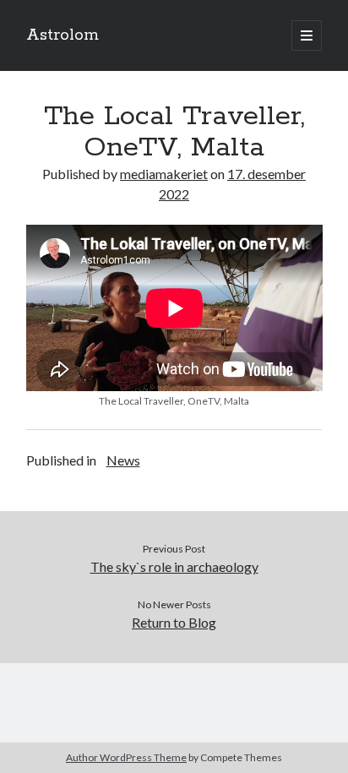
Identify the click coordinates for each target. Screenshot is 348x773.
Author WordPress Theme (126, 757)
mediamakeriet (164, 174)
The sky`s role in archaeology (174, 566)
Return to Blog (174, 622)
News (123, 460)
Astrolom (62, 35)
